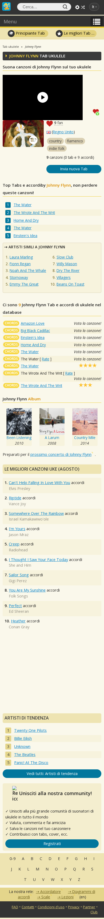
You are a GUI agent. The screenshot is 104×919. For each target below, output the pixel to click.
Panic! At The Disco (31, 762)
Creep (14, 544)
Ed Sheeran (19, 611)
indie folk (57, 148)
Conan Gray (19, 626)
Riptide (15, 497)
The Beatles (24, 754)
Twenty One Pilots (30, 730)
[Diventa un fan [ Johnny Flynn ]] (97, 111)
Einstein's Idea (25, 235)
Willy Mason (67, 263)
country (55, 140)
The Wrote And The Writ (34, 212)
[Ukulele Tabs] (6, 6)
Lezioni (68, 896)
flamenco (75, 140)
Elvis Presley (19, 488)
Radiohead (18, 549)
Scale (45, 896)
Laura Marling (21, 257)
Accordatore (50, 891)
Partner (89, 907)
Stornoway (19, 277)
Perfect (15, 605)
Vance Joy (17, 503)
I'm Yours (17, 528)
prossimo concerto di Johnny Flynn (60, 454)
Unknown (22, 746)
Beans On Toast (70, 284)
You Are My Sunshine (27, 590)
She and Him (20, 565)
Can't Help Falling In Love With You (39, 482)
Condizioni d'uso (51, 907)
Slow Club (65, 257)
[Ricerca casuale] (83, 7)
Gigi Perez (18, 580)
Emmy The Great (24, 284)
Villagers (64, 277)
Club (94, 912)
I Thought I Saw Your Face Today (38, 559)
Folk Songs (18, 596)
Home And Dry (26, 220)
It (93, 7)
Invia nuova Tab (73, 168)
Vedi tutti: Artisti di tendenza (52, 773)
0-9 (12, 858)
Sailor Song (19, 574)
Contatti (28, 907)
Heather (18, 620)
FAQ (15, 907)
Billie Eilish (23, 738)
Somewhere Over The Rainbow (36, 513)
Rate (45, 358)
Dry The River (68, 270)
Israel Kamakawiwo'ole (29, 519)
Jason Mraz (19, 534)
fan (58, 122)
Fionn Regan (20, 263)
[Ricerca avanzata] (77, 7)
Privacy (73, 907)
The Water (22, 204)
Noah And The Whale (28, 270)
